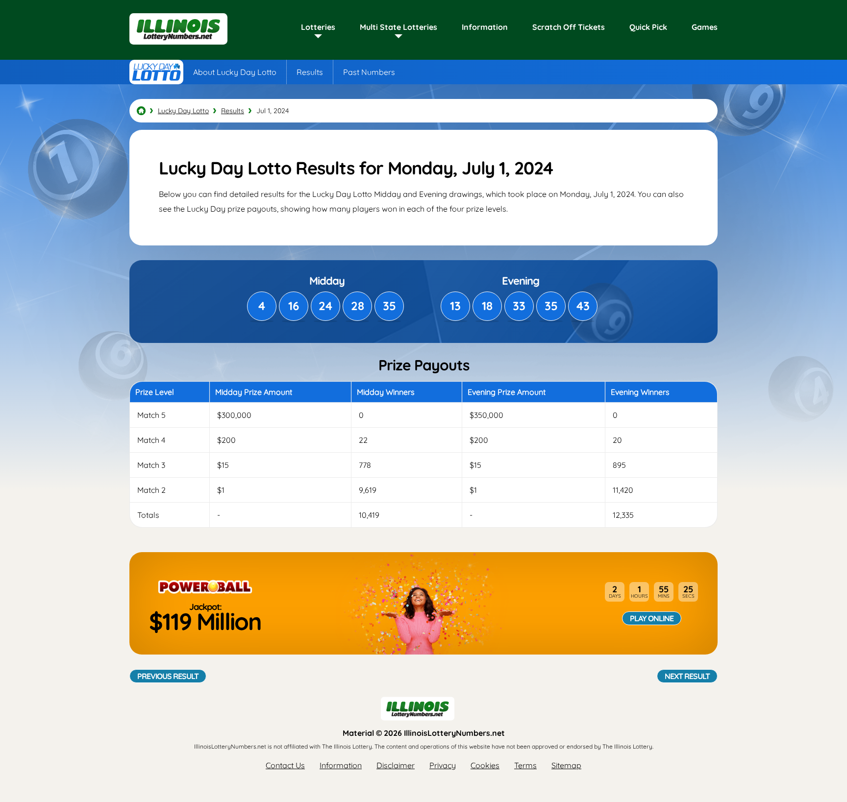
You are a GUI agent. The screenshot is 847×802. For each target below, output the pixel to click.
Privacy (442, 765)
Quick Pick (648, 27)
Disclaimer (395, 765)
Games (705, 27)
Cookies (485, 765)
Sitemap (566, 765)
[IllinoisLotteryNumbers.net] (178, 45)
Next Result (687, 676)
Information (485, 27)
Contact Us (285, 765)
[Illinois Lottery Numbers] (141, 110)
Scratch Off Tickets (568, 27)
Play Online (651, 618)
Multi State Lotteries (398, 27)
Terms (525, 765)
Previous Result (168, 676)
